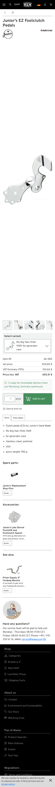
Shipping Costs (14, 680)
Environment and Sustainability (23, 705)
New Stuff (11, 668)
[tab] (7, 418)
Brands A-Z (12, 662)
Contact (10, 699)
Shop (17, 4)
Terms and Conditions (18, 774)
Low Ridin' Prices (15, 674)
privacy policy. (8, 784)
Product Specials (15, 737)
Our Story (11, 712)
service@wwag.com (32, 639)
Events (10, 749)
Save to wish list (14, 409)
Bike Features (13, 743)
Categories (12, 656)
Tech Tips (11, 755)
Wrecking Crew (14, 718)
